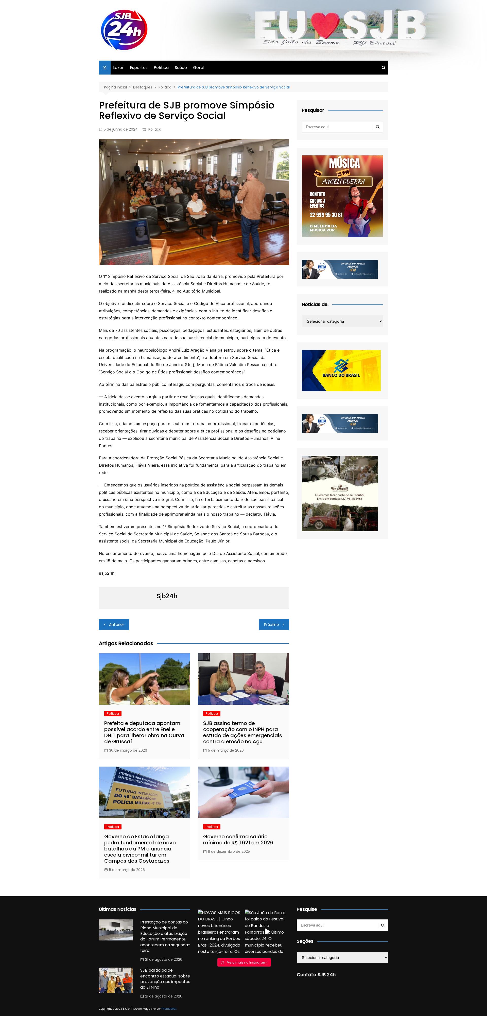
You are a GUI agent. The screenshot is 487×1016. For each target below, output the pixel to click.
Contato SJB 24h (316, 974)
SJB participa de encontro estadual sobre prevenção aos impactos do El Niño (165, 978)
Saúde (181, 67)
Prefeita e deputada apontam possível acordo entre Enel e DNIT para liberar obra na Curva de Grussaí (144, 732)
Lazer (118, 67)
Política (161, 67)
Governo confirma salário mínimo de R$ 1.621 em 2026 (238, 839)
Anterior (116, 624)
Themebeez (169, 1009)
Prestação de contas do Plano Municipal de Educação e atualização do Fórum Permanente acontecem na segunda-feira (165, 936)
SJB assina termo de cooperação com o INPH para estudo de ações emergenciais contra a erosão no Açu (242, 732)
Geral (198, 67)
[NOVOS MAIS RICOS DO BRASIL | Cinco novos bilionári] (220, 932)
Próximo (271, 624)
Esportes (139, 67)
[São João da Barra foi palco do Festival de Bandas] (267, 932)
